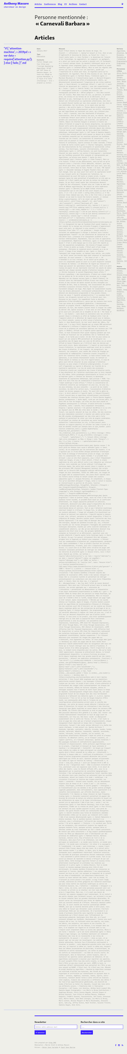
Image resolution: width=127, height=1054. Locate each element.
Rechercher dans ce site (93, 1022)
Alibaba (119, 270)
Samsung (120, 304)
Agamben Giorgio (120, 76)
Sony (118, 306)
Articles (38, 4)
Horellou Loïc (122, 154)
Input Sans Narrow (68, 1047)
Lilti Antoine (121, 171)
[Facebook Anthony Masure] (115, 1044)
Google (119, 289)
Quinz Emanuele (120, 206)
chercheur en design (15, 7)
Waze (123, 306)
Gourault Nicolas (120, 143)
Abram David (121, 73)
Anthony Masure (16, 3)
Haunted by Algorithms (121, 299)
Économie (120, 55)
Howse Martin (122, 156)
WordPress (120, 310)
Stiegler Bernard (120, 235)
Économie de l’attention (121, 58)
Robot (119, 65)
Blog (60, 4)
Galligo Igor (121, 131)
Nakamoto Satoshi (120, 193)
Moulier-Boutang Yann (122, 189)
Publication (41, 56)
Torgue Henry (122, 242)
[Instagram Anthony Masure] (119, 1044)
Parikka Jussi (122, 196)
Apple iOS (120, 283)
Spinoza (120, 232)
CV (65, 4)
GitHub (119, 287)
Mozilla (119, 302)
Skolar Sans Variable (50, 1047)
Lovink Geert (121, 173)
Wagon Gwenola (120, 260)
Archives (73, 4)
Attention (120, 53)
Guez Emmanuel (121, 147)
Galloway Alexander (120, 135)
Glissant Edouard (120, 139)
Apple (119, 277)
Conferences (50, 4)
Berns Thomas (120, 89)
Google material (120, 295)
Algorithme (121, 51)
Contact (83, 4)
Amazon (119, 273)
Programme (121, 63)
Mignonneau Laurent (121, 185)
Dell (118, 285)
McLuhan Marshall (120, 181)
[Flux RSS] (122, 1044)
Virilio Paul (121, 257)
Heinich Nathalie (120, 151)
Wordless (120, 308)
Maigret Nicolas (120, 176)
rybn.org (120, 217)
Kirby (52, 1042)
